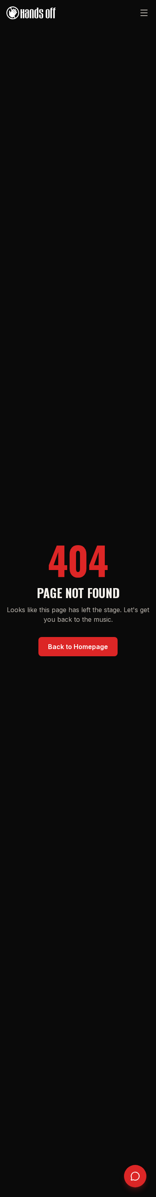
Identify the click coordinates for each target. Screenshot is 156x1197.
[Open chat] (135, 1176)
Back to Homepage (78, 647)
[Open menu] (144, 13)
